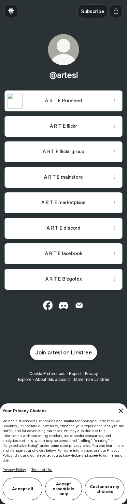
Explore (24, 379)
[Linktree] (11, 11)
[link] (48, 305)
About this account (52, 379)
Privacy (91, 373)
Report (75, 373)
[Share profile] (115, 11)
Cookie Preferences (47, 373)
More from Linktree (91, 379)
